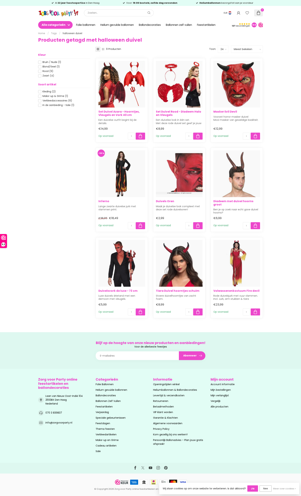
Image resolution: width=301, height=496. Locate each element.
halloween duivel (72, 33)
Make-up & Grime (55, 96)
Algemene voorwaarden (167, 423)
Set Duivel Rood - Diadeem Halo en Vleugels (178, 113)
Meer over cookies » (284, 488)
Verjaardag (102, 412)
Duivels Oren (165, 201)
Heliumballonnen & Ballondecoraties (175, 390)
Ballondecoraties (150, 25)
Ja (252, 488)
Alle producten (219, 406)
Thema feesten (105, 429)
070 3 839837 (53, 412)
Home (41, 33)
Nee (265, 488)
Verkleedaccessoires (57, 100)
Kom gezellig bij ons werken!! (170, 434)
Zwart (48, 75)
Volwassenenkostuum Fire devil (236, 290)
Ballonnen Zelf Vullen (108, 401)
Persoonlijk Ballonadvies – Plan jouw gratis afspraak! (178, 442)
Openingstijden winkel (166, 384)
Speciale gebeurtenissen (111, 417)
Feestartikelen (206, 25)
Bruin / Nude (52, 62)
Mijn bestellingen (221, 390)
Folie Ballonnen (105, 384)
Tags (54, 33)
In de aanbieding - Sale (58, 105)
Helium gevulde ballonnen (117, 25)
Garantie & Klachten (165, 417)
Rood (48, 71)
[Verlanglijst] (247, 12)
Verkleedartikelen (106, 434)
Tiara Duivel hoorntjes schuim (177, 290)
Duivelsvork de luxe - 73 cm (118, 290)
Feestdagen (103, 423)
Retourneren (160, 401)
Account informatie (223, 384)
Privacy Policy (161, 429)
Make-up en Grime (107, 440)
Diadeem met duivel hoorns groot (233, 203)
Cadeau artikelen (106, 445)
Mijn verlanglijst (220, 395)
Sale (98, 451)
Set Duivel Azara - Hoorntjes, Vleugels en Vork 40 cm (119, 113)
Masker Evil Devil (225, 111)
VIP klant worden (163, 412)
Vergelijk (216, 401)
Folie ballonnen (85, 25)
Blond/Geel (51, 66)
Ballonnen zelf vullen (179, 25)
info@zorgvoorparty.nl (58, 422)
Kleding (49, 91)
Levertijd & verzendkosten (168, 395)
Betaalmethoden (163, 406)
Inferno (103, 201)
